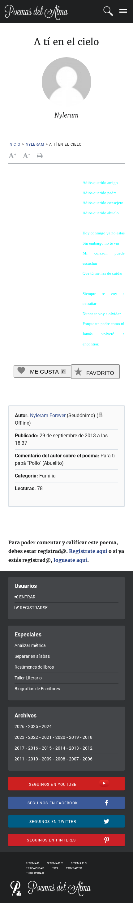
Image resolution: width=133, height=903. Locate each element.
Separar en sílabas (32, 656)
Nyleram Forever (48, 415)
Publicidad (35, 873)
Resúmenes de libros (34, 667)
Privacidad (35, 868)
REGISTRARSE (34, 608)
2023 (19, 737)
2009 (47, 759)
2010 (33, 759)
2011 (19, 759)
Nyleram (35, 144)
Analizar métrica (30, 645)
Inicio (14, 144)
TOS (55, 868)
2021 (47, 737)
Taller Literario (28, 678)
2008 (60, 759)
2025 (33, 726)
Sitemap (32, 863)
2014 (60, 748)
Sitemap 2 (55, 863)
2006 (87, 759)
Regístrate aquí (88, 551)
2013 (74, 748)
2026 (19, 726)
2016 (33, 748)
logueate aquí (70, 560)
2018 (87, 737)
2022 (33, 737)
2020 (60, 737)
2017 (19, 748)
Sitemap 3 (79, 863)
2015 (47, 748)
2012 (87, 748)
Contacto (74, 868)
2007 (74, 759)
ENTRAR (27, 597)
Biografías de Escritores (37, 689)
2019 (74, 737)
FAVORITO (99, 373)
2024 (47, 726)
